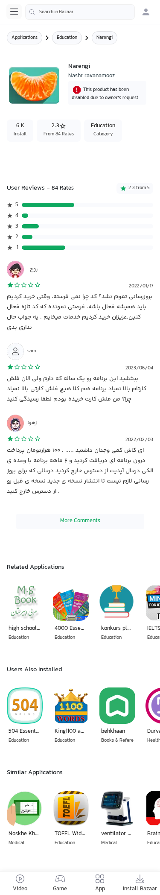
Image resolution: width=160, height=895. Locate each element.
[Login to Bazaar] (146, 12)
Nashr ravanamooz (91, 76)
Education (67, 38)
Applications (25, 38)
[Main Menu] (14, 11)
